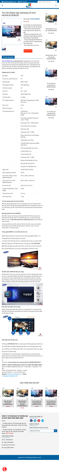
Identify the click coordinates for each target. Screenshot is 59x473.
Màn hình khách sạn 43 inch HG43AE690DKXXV (8, 403)
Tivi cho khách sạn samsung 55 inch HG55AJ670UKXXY (51, 113)
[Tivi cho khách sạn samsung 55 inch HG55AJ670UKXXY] (51, 393)
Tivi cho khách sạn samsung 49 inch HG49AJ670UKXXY (24, 362)
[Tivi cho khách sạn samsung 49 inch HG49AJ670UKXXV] (37, 393)
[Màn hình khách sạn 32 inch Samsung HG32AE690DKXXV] (22, 393)
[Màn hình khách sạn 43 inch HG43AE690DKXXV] (8, 393)
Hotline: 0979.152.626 (28, 51)
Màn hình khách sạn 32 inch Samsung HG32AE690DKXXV (51, 57)
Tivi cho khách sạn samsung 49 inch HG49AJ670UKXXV (51, 85)
